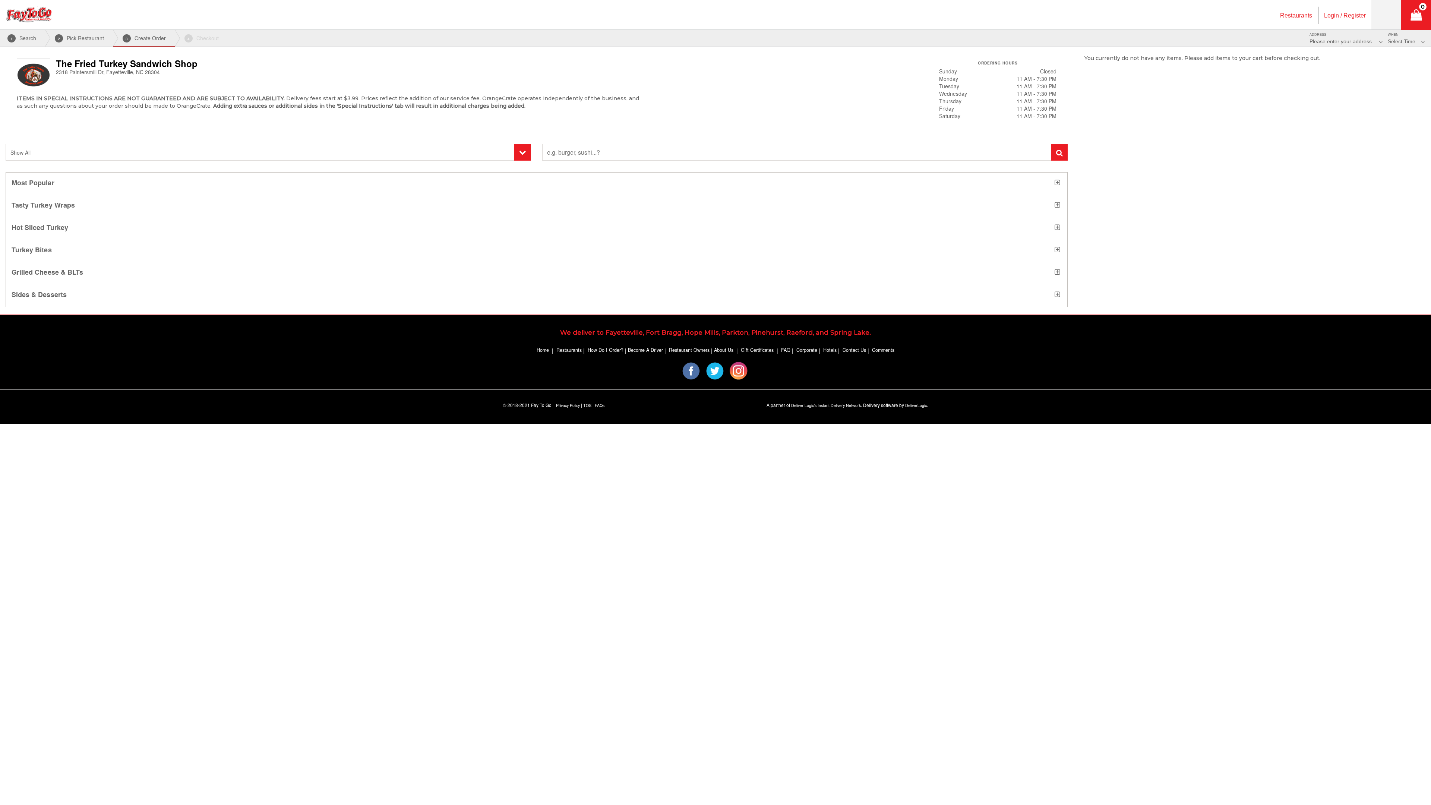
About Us (723, 350)
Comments (883, 350)
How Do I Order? (605, 350)
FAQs (599, 405)
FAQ (785, 350)
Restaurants (569, 350)
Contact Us (854, 350)
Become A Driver (645, 350)
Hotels (830, 350)
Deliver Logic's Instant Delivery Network (826, 405)
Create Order (146, 38)
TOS (587, 405)
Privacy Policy (568, 405)
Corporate (806, 350)
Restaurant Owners (689, 350)
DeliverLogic (916, 405)
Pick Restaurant (81, 38)
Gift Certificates (757, 350)
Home (543, 350)
